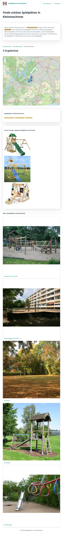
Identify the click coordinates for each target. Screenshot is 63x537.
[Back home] (5, 3)
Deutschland (7, 46)
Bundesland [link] (47, 3)
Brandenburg (17, 46)
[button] (31, 77)
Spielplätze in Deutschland (17, 3)
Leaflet (48, 105)
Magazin (57, 3)
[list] (48, 3)
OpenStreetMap (56, 105)
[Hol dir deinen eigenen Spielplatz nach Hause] (17, 144)
